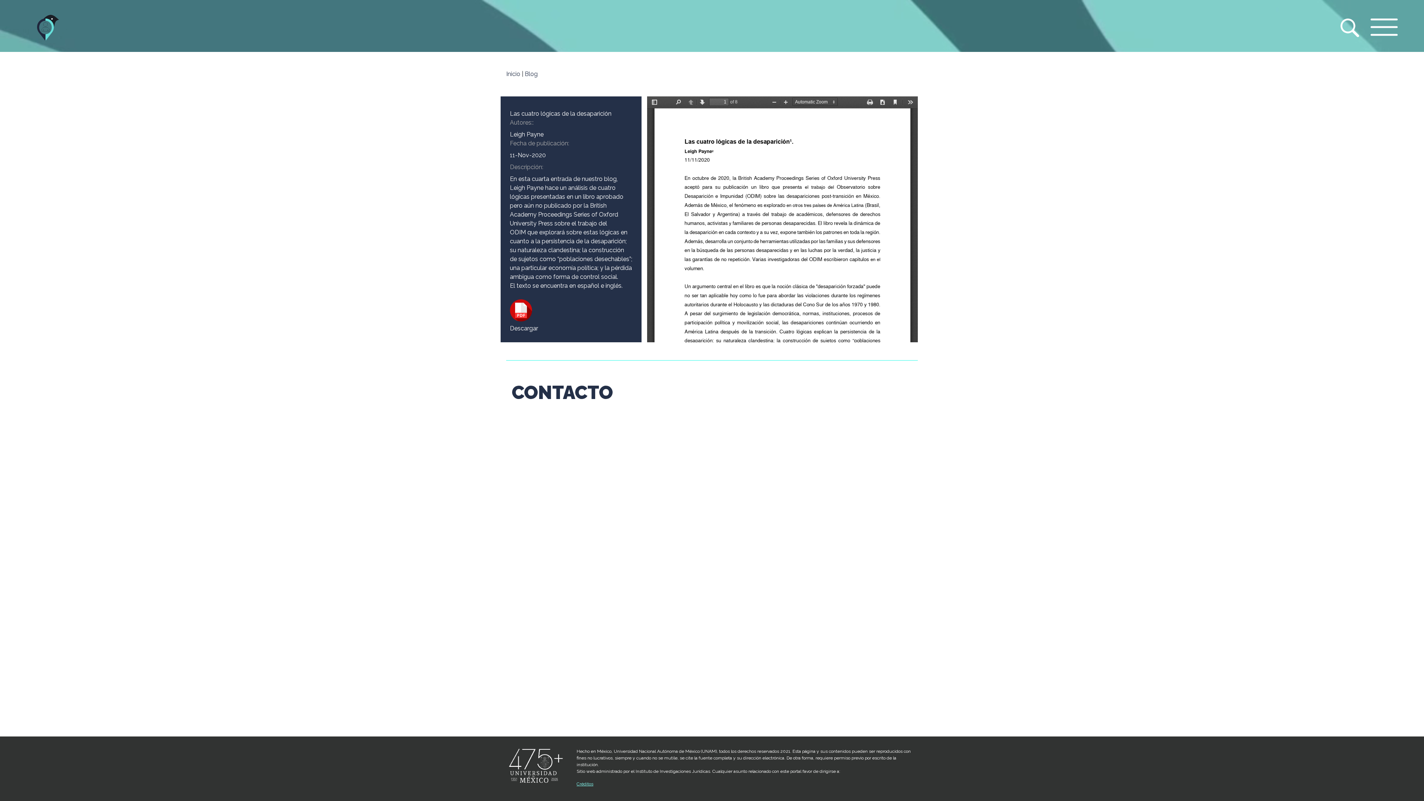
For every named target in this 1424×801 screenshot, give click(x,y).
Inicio (513, 74)
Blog (531, 74)
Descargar (524, 328)
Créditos (585, 784)
